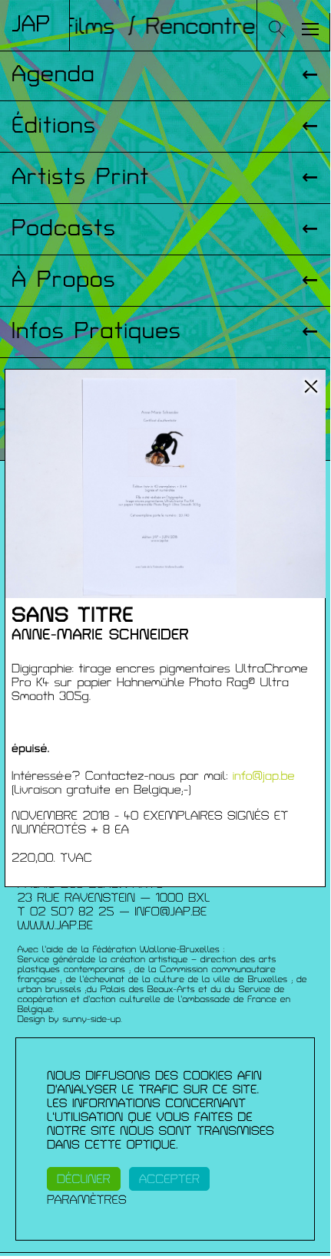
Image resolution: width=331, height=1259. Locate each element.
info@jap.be (264, 776)
